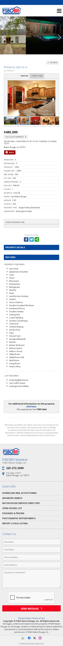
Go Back (53, 62)
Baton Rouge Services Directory (21, 503)
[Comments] (31, 587)
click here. (31, 406)
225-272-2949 (15, 468)
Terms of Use (38, 618)
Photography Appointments (19, 518)
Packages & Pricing (13, 513)
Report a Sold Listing (15, 523)
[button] (56, 83)
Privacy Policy (24, 618)
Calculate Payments (14, 137)
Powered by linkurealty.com (32, 643)
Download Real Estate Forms (19, 492)
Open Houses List (12, 508)
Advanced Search (12, 498)
